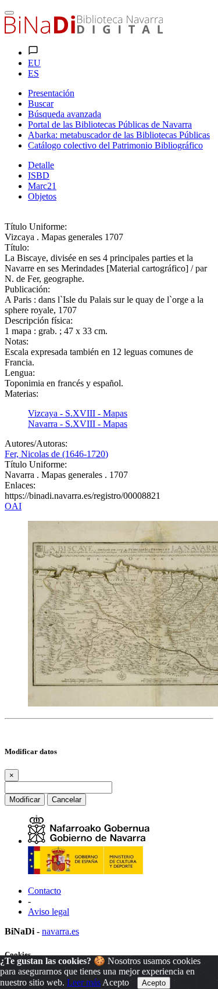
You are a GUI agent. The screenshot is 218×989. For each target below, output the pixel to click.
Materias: (21, 394)
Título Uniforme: (36, 226)
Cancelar (66, 799)
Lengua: (20, 373)
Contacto (44, 891)
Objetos (42, 196)
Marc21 (42, 186)
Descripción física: (39, 320)
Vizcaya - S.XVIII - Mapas (77, 413)
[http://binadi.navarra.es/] (84, 30)
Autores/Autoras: (36, 443)
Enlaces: (20, 485)
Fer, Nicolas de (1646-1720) (56, 454)
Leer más (84, 982)
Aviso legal (48, 911)
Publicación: (27, 289)
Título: (17, 247)
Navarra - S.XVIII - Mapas (77, 424)
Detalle (41, 165)
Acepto (115, 982)
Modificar (24, 799)
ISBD (38, 175)
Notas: (16, 341)
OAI (13, 506)
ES (33, 73)
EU (34, 63)
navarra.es (60, 931)
